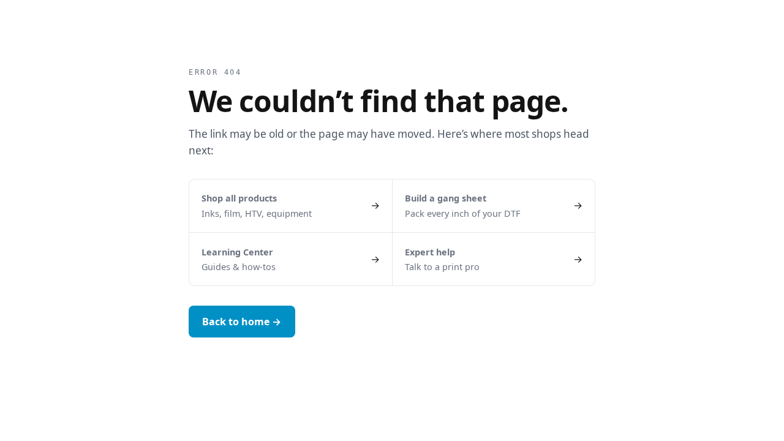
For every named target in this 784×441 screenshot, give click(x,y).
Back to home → (241, 321)
